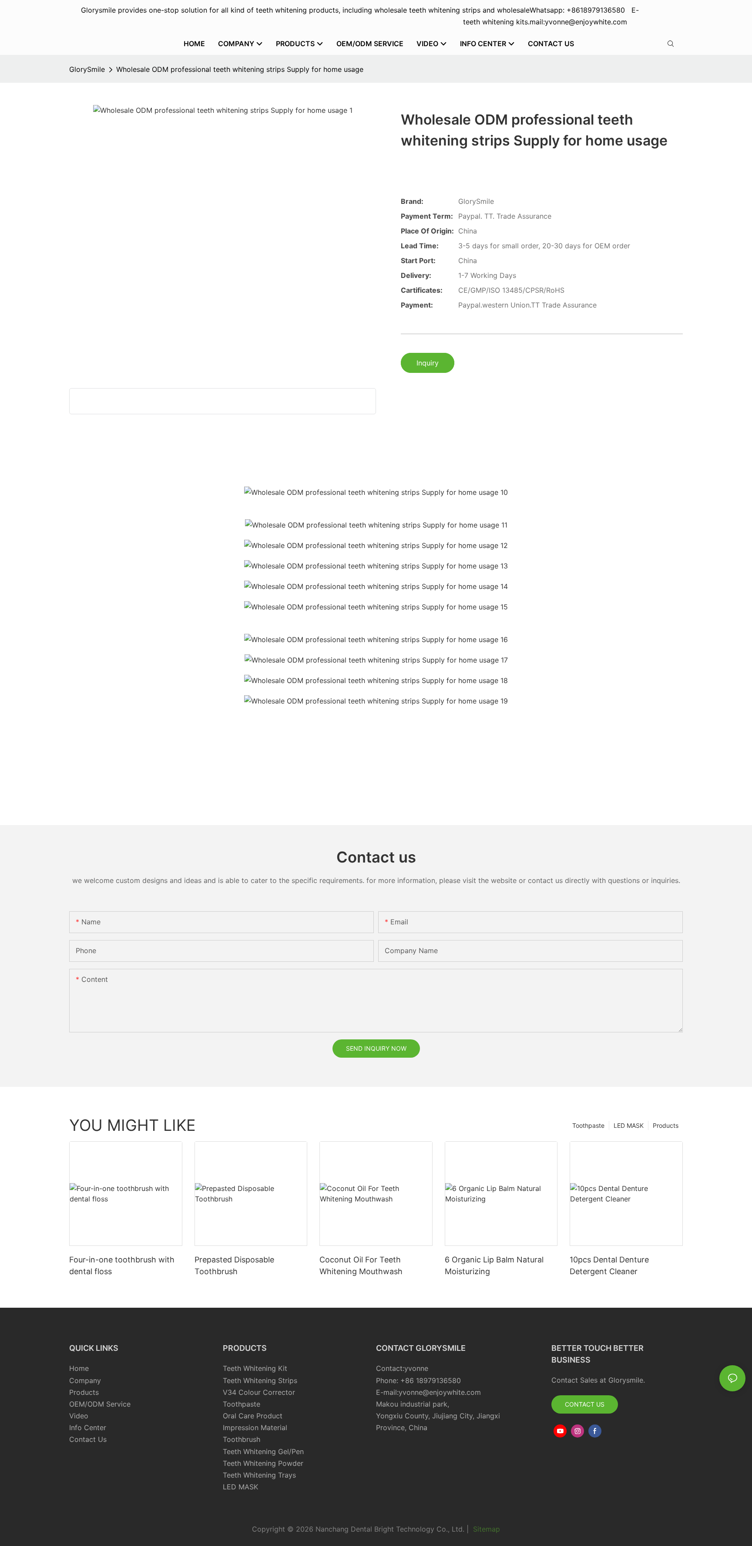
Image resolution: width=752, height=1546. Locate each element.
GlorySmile (87, 69)
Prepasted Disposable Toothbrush (234, 1265)
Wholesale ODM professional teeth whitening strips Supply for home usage (239, 69)
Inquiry (427, 363)
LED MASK (629, 1125)
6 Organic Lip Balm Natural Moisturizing (494, 1265)
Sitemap (485, 1529)
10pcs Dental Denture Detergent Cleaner (609, 1265)
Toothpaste (588, 1125)
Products (665, 1125)
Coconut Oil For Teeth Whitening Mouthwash (361, 1265)
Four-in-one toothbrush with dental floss (122, 1265)
